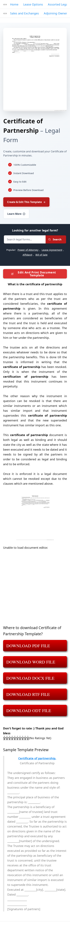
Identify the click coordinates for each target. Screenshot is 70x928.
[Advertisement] (35, 590)
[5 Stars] (15, 738)
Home (14, 4)
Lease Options (33, 4)
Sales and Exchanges (24, 13)
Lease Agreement (52, 249)
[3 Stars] (9, 738)
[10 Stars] (28, 738)
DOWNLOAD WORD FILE (30, 662)
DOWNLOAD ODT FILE (28, 710)
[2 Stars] (7, 738)
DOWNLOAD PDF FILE (28, 645)
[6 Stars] (17, 738)
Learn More (16, 213)
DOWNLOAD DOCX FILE (30, 678)
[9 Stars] (25, 738)
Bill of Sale (41, 254)
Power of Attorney (28, 249)
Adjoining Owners (56, 13)
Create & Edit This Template (26, 202)
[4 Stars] (12, 738)
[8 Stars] (22, 738)
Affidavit (27, 254)
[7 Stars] (20, 738)
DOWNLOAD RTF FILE (28, 694)
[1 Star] (4, 738)
